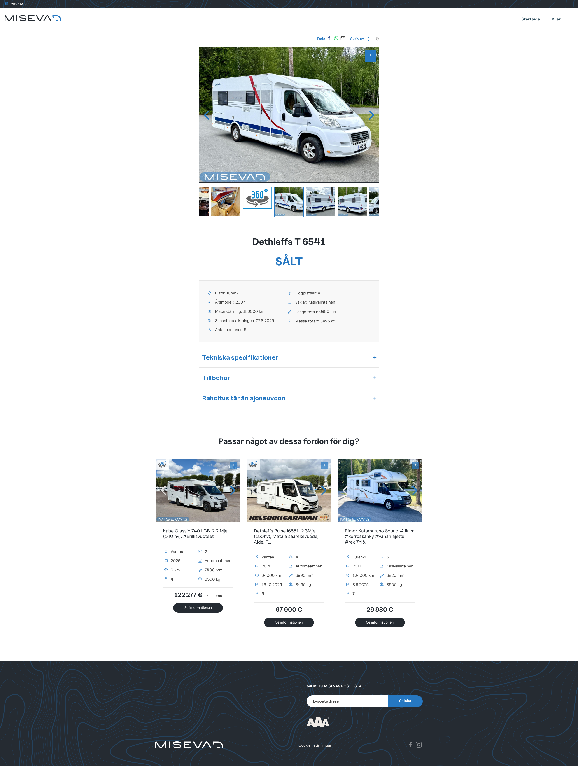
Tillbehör (216, 378)
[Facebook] (329, 38)
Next (371, 115)
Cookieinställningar (314, 745)
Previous (206, 115)
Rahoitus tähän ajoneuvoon (243, 398)
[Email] (342, 38)
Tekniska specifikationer (240, 357)
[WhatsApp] (335, 38)
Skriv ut (357, 39)
